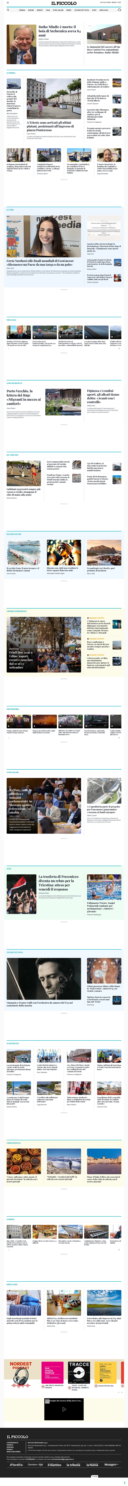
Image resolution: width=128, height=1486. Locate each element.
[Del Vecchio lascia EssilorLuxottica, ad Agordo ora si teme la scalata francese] (45, 332)
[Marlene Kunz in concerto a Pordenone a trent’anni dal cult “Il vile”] (117, 1000)
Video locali (104, 10)
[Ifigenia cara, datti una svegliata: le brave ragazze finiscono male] (64, 552)
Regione (31, 10)
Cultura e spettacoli (81, 10)
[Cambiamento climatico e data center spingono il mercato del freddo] (96, 1232)
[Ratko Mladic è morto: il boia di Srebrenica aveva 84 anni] (21, 44)
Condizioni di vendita (12, 1444)
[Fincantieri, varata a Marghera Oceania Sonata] (70, 1232)
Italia (48, 10)
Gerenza (10, 1447)
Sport (94, 10)
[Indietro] (9, 348)
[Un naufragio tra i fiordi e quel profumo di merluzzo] (104, 552)
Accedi (119, 2)
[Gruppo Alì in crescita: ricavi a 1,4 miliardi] (45, 1232)
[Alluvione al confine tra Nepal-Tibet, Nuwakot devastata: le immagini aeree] (70, 721)
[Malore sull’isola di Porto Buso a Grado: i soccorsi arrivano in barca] (109, 1056)
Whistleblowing (14, 1452)
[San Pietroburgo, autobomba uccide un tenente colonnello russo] (96, 721)
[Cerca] (8, 9)
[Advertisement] (64, 16)
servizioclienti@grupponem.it (63, 1459)
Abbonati (114, 2)
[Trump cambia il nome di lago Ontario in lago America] (19, 721)
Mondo (68, 10)
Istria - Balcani (58, 10)
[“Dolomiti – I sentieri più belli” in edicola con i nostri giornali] (64, 1161)
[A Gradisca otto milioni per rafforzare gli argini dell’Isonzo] (49, 1088)
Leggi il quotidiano (105, 2)
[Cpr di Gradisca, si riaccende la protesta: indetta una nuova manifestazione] (117, 466)
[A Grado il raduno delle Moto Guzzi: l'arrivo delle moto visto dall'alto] (96, 332)
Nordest (40, 10)
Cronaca (22, 10)
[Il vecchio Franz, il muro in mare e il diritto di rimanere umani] (24, 552)
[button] (64, 1409)
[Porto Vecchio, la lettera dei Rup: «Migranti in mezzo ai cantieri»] (63, 402)
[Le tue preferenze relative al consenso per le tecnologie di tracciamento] (125, 1483)
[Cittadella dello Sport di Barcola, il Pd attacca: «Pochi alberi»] (117, 99)
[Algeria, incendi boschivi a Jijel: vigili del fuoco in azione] (45, 721)
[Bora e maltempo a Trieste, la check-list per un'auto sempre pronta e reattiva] (117, 645)
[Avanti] (119, 348)
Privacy (10, 1449)
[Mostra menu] (8, 2)
